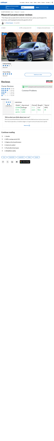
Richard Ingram (9, 23)
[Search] (52, 2)
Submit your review (38, 74)
